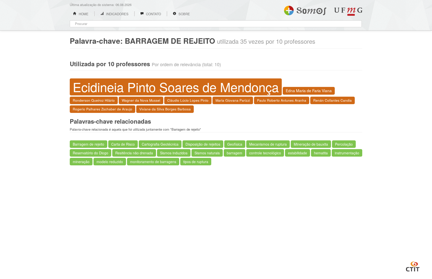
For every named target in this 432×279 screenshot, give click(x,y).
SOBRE (184, 13)
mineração (81, 161)
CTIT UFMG (413, 266)
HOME (83, 13)
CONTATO (153, 13)
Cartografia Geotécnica (160, 144)
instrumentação (347, 152)
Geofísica (234, 144)
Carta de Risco (123, 144)
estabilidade (297, 152)
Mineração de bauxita (311, 144)
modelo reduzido (109, 161)
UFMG (348, 11)
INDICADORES (116, 13)
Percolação (344, 144)
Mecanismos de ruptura (268, 144)
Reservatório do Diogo (90, 152)
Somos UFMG (305, 9)
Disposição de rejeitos (203, 144)
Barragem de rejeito (88, 144)
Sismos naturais (207, 152)
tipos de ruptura (195, 161)
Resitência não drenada (134, 152)
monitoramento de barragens (153, 161)
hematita (321, 152)
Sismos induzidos (174, 152)
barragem (234, 152)
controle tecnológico (265, 152)
